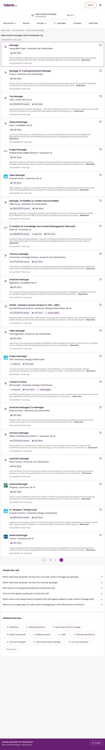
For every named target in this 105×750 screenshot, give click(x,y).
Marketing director (37, 627)
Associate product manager (68, 627)
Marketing (13, 627)
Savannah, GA (18, 30)
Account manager (17, 642)
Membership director (85, 634)
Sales (63, 634)
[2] (61, 560)
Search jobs (5, 30)
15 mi (69, 15)
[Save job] (100, 45)
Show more (85, 60)
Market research (43, 634)
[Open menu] (100, 5)
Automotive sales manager (48, 642)
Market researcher (17, 634)
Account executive (79, 642)
